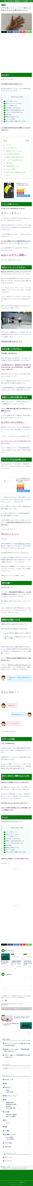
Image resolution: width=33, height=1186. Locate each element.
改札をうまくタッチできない (14, 151)
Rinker (23, 483)
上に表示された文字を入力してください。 (12, 1003)
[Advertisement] (16, 54)
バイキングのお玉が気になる (14, 160)
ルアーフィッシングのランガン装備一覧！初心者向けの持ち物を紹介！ (17, 1044)
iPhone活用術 (17, 1139)
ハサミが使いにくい (12, 148)
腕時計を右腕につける (13, 166)
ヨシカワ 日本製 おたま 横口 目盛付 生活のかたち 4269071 (23, 480)
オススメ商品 (16, 1143)
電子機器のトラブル (17, 1134)
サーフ (17, 1123)
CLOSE (27, 140)
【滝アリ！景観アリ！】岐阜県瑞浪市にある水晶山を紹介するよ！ (17, 1056)
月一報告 (17, 1130)
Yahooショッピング (23, 195)
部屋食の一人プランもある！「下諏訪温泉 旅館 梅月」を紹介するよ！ (16, 1050)
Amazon (20, 190)
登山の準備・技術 (17, 1108)
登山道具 (17, 1106)
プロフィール (8, 1157)
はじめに (9, 145)
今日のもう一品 (16, 1079)
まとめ (8, 175)
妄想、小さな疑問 (17, 1116)
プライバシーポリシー (12, 1182)
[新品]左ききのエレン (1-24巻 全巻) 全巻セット (23, 185)
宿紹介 (17, 1090)
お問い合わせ (22, 1182)
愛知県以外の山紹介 (17, 1104)
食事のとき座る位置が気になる (15, 157)
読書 (17, 1126)
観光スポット (17, 1087)
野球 (16, 1083)
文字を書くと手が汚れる (13, 154)
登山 (17, 1099)
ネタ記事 (17, 1111)
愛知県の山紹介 (18, 1102)
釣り (17, 1120)
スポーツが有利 (11, 169)
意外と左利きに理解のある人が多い (16, 172)
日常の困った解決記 (18, 1114)
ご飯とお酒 (16, 1146)
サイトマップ (8, 1161)
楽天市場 (20, 193)
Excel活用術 (17, 1137)
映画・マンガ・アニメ (17, 1095)
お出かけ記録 (17, 1092)
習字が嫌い (10, 163)
